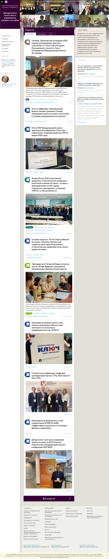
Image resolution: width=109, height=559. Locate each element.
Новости (29, 29)
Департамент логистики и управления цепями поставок (10, 16)
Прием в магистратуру (50, 527)
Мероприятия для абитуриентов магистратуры (53, 515)
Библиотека (90, 511)
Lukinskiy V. (80, 103)
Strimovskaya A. (90, 88)
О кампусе (27, 508)
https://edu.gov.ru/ (57, 545)
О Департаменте (82, 30)
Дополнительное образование (53, 532)
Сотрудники (5, 38)
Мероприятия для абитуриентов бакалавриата (53, 511)
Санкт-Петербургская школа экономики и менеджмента (10, 6)
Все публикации (81, 122)
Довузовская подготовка (51, 519)
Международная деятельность (6, 45)
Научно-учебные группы (72, 516)
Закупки (26, 528)
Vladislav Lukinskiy (88, 103)
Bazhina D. (96, 103)
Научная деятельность (7, 41)
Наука (68, 508)
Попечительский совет (30, 523)
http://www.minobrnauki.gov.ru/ (32, 545)
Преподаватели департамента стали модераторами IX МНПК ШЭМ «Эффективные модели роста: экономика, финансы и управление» (49, 424)
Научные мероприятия (71, 511)
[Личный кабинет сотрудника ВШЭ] (102, 2)
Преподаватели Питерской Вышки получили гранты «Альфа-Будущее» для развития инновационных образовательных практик (50, 266)
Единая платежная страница (31, 539)
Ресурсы (89, 508)
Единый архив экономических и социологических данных (95, 516)
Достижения (5, 51)
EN (95, 1)
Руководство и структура (30, 515)
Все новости (49, 498)
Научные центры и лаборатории (74, 513)
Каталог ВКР (5, 48)
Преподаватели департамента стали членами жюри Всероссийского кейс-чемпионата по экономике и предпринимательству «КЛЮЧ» (47, 326)
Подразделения (28, 517)
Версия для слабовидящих (30, 536)
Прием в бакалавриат (50, 524)
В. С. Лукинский (90, 74)
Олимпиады (48, 521)
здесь (90, 554)
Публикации (81, 60)
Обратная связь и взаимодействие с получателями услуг (54, 538)
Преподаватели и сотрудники (31, 520)
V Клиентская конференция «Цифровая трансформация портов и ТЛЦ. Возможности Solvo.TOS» (51, 375)
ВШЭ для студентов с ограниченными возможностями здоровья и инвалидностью (32, 532)
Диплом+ (47, 529)
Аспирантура (48, 535)
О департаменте (6, 36)
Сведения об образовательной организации (32, 511)
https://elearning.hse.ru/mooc (87, 545)
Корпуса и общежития (29, 525)
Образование (49, 508)
